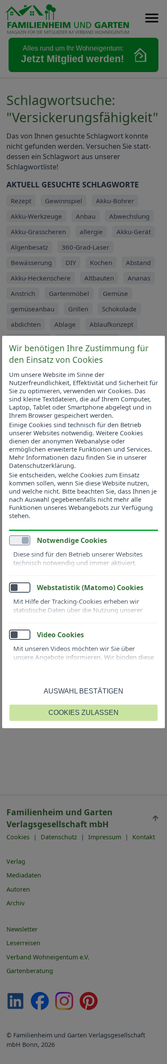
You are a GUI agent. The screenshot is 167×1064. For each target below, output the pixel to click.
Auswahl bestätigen (83, 691)
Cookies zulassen (83, 712)
